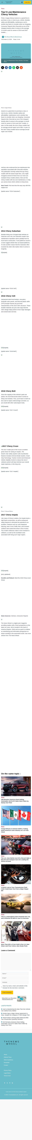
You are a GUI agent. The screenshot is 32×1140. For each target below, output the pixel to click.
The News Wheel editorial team (13, 37)
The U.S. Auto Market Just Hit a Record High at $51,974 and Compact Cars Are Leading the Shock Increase (16, 859)
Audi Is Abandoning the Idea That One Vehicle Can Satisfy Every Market (15, 1009)
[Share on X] (2, 67)
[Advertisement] (16, 90)
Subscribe (27, 2)
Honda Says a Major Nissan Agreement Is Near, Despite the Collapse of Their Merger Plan (15, 1014)
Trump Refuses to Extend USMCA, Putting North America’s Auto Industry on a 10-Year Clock (15, 830)
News (2, 8)
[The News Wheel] (9, 2)
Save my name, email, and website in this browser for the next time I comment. (15, 987)
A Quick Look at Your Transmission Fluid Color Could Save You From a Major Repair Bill (14, 889)
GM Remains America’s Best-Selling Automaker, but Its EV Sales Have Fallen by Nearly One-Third (15, 801)
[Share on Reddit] (21, 67)
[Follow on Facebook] (4, 1083)
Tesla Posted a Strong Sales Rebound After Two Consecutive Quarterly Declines (15, 1018)
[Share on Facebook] (6, 67)
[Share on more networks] (17, 67)
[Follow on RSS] (12, 1083)
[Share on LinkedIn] (10, 67)
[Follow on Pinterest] (10, 1083)
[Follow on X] (7, 1083)
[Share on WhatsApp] (13, 67)
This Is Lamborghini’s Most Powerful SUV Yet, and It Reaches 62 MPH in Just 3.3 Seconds (15, 917)
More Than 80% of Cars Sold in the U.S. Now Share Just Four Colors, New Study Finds (15, 945)
